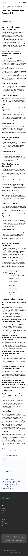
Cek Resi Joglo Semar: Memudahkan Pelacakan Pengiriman (12, 487)
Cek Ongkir (3, 510)
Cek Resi (3, 508)
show (10, 21)
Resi (8, 6)
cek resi (4, 35)
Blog (2, 512)
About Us (3, 519)
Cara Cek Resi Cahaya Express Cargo (12, 476)
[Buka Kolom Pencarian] (19, 2)
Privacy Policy (4, 523)
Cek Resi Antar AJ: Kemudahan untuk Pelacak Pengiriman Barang (12, 482)
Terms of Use (17, 552)
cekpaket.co (21, 550)
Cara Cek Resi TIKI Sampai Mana (11, 485)
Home (4, 6)
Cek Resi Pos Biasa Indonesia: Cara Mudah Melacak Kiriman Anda (13, 478)
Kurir (4, 464)
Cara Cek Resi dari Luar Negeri (11, 455)
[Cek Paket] (4, 2)
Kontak (3, 521)
